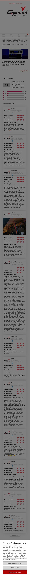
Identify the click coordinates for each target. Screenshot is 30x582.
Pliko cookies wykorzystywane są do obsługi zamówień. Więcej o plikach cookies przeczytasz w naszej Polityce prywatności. (15, 558)
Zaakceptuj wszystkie (15, 572)
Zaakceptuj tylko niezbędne (15, 563)
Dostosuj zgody (15, 567)
